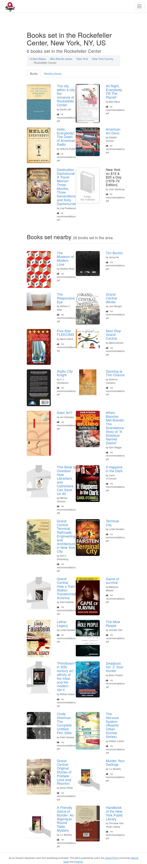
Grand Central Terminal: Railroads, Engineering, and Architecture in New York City (66, 536)
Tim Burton (114, 252)
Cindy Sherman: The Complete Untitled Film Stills (64, 723)
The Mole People (113, 623)
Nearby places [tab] (52, 73)
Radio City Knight (65, 373)
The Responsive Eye (66, 298)
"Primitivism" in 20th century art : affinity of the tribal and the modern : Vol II (66, 676)
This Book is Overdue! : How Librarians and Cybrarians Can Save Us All (66, 480)
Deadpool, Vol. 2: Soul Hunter (114, 667)
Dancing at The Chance (115, 373)
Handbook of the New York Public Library (114, 813)
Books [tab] (34, 73)
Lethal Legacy (62, 623)
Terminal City (112, 522)
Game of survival (112, 580)
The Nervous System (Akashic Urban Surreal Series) (112, 725)
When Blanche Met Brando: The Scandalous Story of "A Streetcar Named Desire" (115, 427)
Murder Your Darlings (115, 762)
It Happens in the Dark (114, 468)
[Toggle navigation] (139, 6)
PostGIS (78, 861)
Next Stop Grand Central (113, 334)
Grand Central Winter (111, 298)
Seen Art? (64, 412)
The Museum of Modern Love (65, 258)
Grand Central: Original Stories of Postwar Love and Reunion (64, 772)
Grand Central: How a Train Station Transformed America (66, 588)
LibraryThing (111, 857)
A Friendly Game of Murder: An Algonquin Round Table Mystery (65, 819)
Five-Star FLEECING (65, 332)
